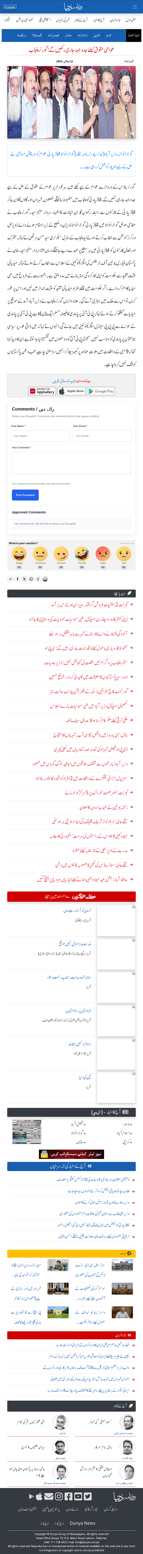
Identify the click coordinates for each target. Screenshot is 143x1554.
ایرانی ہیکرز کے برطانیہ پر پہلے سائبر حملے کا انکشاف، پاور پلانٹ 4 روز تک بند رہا (88, 1390)
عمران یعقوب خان (124, 1483)
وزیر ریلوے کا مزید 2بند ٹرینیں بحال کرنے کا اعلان (102, 1202)
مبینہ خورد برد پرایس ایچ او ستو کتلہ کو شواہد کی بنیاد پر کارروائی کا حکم (26, 1275)
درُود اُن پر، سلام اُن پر (78, 1010)
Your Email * (80, 426)
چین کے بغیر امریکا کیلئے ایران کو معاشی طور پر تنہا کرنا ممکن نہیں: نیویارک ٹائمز (89, 1356)
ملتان (68, 35)
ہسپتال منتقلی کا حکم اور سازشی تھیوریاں (96, 1472)
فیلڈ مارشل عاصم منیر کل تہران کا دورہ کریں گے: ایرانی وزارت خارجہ (92, 1344)
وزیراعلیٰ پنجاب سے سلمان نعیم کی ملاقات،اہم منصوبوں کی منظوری (94, 1213)
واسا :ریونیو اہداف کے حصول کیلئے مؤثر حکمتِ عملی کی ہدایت (90, 1322)
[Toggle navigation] (135, 7)
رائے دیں (72, 1509)
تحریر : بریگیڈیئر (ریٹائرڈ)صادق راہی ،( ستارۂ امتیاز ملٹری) (64, 954)
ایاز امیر (62, 1433)
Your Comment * (21, 447)
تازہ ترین (115, 20)
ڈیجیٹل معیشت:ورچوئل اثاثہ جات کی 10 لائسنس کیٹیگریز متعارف (93, 1179)
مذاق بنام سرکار (103, 1447)
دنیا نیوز (59, 1523)
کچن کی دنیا (85, 1077)
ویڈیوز (44, 1523)
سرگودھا (21, 35)
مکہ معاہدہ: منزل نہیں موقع (75, 943)
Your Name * (18, 426)
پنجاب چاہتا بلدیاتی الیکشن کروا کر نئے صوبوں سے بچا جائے (98, 1191)
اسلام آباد (82, 35)
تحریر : (88, 987)
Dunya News (82, 1523)
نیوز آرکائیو (91, 1509)
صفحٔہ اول (131, 20)
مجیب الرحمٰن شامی (123, 1433)
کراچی (96, 35)
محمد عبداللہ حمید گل (54, 1483)
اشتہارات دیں (27, 1509)
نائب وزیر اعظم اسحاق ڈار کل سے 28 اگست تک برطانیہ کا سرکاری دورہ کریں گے (86, 1367)
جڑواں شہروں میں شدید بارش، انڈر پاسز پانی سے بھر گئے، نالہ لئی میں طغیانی (89, 1379)
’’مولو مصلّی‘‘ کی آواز (101, 1422)
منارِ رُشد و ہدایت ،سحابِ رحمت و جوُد (69, 977)
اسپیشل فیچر (45, 20)
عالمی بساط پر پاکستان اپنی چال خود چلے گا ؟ (27, 1472)
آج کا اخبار (99, 20)
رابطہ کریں (110, 1509)
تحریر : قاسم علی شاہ (82, 1054)
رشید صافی (60, 1458)
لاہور (108, 35)
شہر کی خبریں (62, 20)
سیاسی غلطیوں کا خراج (33, 1447)
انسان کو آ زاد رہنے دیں (77, 910)
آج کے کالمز (81, 20)
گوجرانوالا (37, 35)
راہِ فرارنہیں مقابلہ (79, 1044)
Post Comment (25, 494)
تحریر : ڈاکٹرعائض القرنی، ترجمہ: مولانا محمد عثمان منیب (66, 1020)
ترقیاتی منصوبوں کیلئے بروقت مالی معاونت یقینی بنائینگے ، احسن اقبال (93, 1236)
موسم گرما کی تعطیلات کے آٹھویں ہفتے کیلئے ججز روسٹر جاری (90, 1298)
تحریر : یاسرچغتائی (83, 920)
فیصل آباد (53, 35)
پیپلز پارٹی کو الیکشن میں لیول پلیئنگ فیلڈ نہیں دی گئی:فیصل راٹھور (93, 1225)
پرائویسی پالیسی (51, 1509)
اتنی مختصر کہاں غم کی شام (31, 1422)
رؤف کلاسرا (127, 1458)
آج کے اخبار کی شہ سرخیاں (68, 1166)
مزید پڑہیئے (119, 593)
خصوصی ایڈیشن (24, 20)
